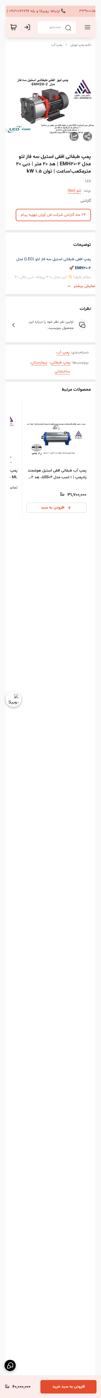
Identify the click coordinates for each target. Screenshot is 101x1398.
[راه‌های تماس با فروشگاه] (10, 1365)
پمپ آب (56, 45)
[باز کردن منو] (86, 27)
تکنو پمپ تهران (80, 45)
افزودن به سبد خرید (68, 1386)
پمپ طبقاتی (60, 362)
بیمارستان (39, 362)
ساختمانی (62, 371)
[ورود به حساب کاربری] (28, 27)
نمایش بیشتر (84, 286)
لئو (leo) (74, 190)
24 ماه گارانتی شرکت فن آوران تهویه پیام (53, 215)
